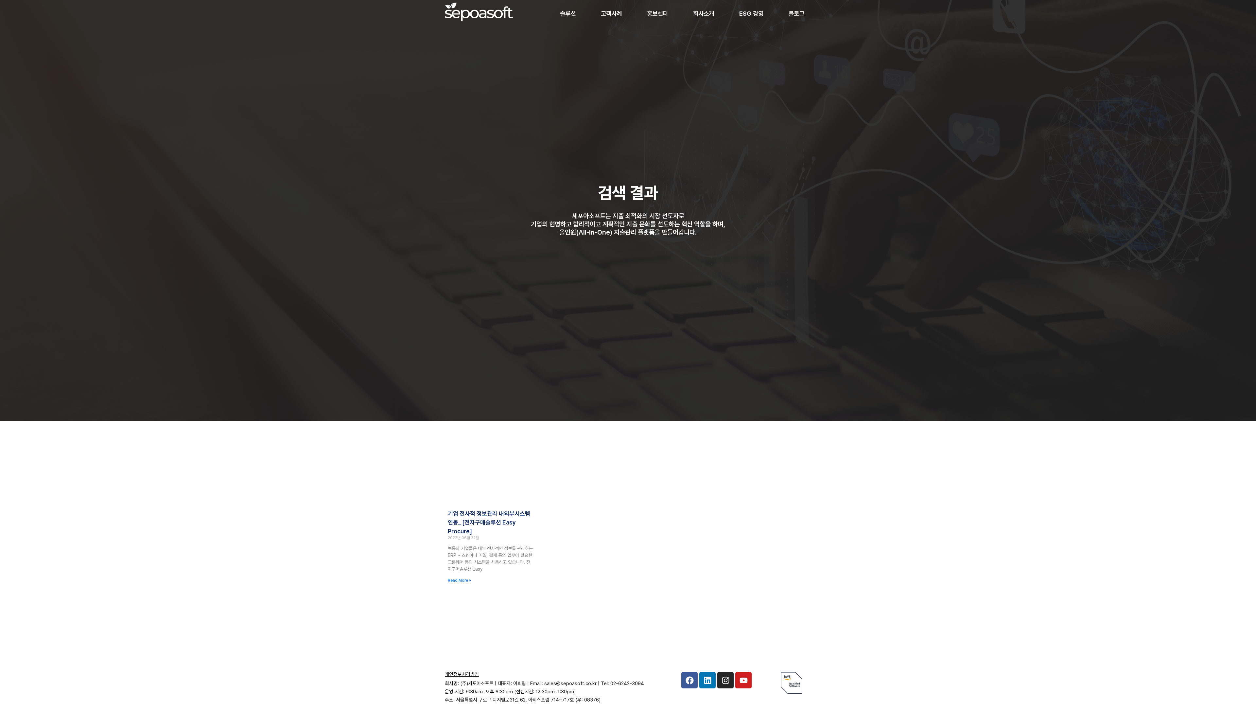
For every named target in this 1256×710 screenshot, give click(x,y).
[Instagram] (725, 680)
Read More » (459, 580)
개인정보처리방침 (462, 674)
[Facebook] (689, 680)
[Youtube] (743, 680)
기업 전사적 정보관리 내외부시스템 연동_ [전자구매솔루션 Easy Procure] (489, 522)
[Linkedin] (707, 680)
